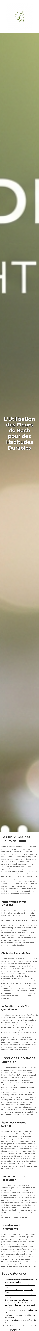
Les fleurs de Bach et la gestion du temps (20, 1325)
